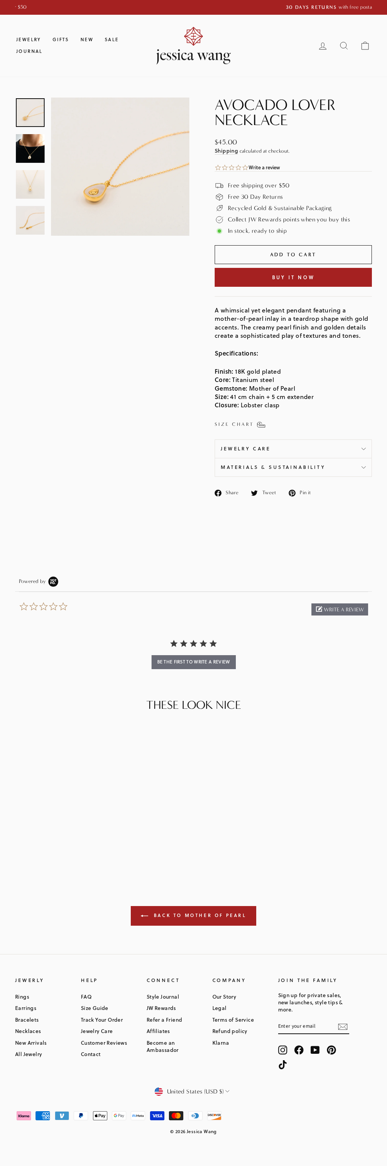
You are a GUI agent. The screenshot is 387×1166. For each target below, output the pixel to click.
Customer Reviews (104, 1042)
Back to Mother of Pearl (198, 915)
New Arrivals (31, 1042)
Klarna (220, 1042)
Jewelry (28, 39)
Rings (22, 996)
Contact (91, 1054)
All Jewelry (28, 1054)
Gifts (61, 39)
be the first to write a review (193, 662)
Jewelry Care (246, 448)
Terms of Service (233, 1019)
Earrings (25, 1007)
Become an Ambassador (163, 1046)
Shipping (226, 150)
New (86, 39)
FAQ (86, 996)
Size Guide (94, 1007)
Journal (29, 51)
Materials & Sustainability (273, 467)
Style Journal (163, 996)
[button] (339, 609)
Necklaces (28, 1031)
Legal (219, 1007)
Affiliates (158, 1031)
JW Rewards (161, 1007)
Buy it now (293, 277)
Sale (112, 39)
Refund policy (230, 1031)
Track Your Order (102, 1019)
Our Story (224, 996)
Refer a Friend (165, 1019)
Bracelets (27, 1019)
